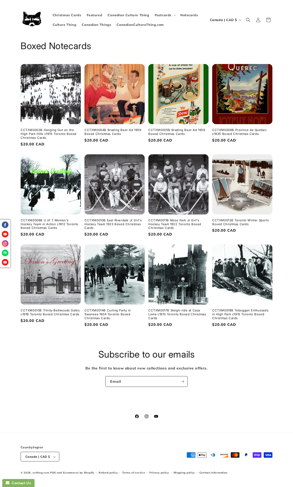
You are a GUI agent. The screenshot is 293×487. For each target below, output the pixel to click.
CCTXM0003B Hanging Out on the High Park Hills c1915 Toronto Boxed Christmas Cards (48, 133)
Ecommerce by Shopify (78, 472)
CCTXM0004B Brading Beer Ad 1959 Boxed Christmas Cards (112, 132)
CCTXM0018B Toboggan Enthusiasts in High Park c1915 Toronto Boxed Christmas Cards (240, 314)
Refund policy (108, 472)
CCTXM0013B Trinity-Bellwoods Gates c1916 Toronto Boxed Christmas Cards (50, 312)
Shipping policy (184, 472)
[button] (165, 15)
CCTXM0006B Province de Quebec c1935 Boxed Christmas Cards (239, 132)
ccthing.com (41, 472)
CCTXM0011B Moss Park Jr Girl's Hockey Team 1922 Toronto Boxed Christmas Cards (174, 224)
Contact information (213, 472)
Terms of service (133, 472)
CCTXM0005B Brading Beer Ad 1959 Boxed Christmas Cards (176, 132)
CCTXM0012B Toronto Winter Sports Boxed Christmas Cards (240, 222)
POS (53, 472)
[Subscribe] (182, 381)
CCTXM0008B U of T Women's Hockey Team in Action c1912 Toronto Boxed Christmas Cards (49, 224)
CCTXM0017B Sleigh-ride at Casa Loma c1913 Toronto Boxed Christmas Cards (177, 314)
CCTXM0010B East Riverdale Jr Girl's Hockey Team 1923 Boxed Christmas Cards (113, 224)
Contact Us (20, 483)
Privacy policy (159, 472)
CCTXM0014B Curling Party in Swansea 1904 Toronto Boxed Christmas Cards (107, 314)
